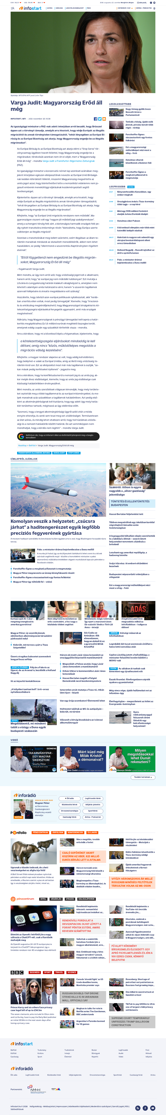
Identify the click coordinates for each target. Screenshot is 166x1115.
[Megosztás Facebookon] (96, 119)
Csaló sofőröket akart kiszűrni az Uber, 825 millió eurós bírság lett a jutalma (81, 856)
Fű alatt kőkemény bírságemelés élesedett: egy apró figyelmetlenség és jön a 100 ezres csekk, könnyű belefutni (132, 953)
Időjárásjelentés (75, 1075)
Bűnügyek (96, 1053)
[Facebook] (145, 1108)
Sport (47, 972)
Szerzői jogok (118, 1107)
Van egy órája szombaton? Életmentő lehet (82, 701)
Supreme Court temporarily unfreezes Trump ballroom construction (131, 1022)
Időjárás (149, 1057)
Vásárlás (56, 899)
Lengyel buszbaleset (75, 8)
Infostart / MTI (18, 119)
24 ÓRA (131, 187)
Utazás (70, 899)
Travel (59, 972)
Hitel (43, 899)
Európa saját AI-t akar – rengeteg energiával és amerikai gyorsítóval (22, 622)
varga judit (59, 453)
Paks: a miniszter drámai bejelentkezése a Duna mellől (65, 550)
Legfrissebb (123, 1050)
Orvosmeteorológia (97, 1075)
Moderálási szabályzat (101, 1107)
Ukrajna (59, 8)
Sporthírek (117, 1075)
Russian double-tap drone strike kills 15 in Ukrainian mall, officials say (80, 997)
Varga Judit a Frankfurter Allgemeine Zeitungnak (68, 161)
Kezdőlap (22, 446)
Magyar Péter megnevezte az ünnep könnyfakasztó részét (43, 573)
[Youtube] (152, 1108)
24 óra (49, 8)
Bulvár (94, 1050)
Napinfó (95, 1057)
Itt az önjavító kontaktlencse (25, 681)
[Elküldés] (104, 119)
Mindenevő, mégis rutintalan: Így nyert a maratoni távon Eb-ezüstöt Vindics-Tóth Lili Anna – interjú (99, 623)
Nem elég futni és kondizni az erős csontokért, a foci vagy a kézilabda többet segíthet (62, 622)
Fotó (147, 1050)
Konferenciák (75, 833)
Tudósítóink (69, 1050)
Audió (121, 1053)
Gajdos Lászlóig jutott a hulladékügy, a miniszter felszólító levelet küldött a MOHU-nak (129, 658)
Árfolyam (58, 833)
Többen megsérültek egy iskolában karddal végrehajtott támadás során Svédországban (132, 525)
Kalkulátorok (87, 899)
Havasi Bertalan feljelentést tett (126, 514)
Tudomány (42, 1050)
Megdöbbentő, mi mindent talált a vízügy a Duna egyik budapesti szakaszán (28, 727)
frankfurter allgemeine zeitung (34, 453)
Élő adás (70, 799)
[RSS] (137, 1108)
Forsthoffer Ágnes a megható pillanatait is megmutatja (42, 569)
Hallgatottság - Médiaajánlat (42, 1107)
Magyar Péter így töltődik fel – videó (32, 582)
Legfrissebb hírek (32, 1075)
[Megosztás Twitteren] (100, 119)
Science (72, 972)
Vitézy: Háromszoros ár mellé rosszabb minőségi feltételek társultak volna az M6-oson (132, 882)
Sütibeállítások (17, 1109)
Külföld (13, 1053)
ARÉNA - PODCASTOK (144, 8)
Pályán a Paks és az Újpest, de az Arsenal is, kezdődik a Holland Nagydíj (33, 670)
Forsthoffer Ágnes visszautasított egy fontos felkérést (42, 577)
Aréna (153, 1075)
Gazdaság (14, 1057)
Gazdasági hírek (136, 1075)
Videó (121, 1057)
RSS (126, 1107)
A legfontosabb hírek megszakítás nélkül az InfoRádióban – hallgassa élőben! (134, 623)
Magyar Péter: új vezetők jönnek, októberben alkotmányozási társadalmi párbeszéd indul (31, 636)
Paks (89, 8)
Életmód (68, 1057)
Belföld (32, 446)
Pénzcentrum (40, 833)
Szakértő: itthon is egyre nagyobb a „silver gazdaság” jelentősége (127, 491)
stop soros (73, 453)
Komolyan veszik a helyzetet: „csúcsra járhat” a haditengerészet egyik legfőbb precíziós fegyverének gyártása (55, 527)
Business (35, 972)
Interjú (67, 1053)
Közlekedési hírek (54, 1075)
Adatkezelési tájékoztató (79, 1107)
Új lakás (92, 833)
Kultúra (40, 1053)
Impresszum (61, 1107)
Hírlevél (148, 1053)
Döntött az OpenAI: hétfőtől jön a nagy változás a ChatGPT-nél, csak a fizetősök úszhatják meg (31, 938)
